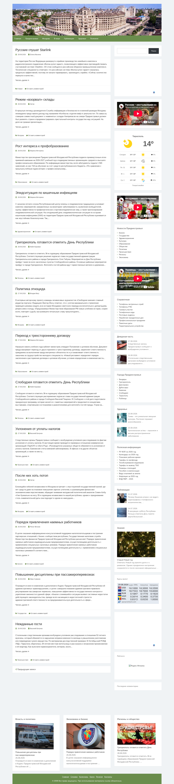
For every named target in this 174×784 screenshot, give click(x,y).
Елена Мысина (35, 54)
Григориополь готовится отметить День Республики (54, 242)
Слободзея (123, 393)
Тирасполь (123, 396)
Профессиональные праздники (132, 320)
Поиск (153, 51)
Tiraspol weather (138, 185)
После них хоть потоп (31, 475)
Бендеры (122, 379)
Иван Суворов (35, 579)
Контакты (108, 777)
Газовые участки (126, 310)
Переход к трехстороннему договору (42, 335)
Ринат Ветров (35, 527)
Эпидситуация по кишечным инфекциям (46, 193)
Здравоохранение (24, 232)
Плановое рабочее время (129, 457)
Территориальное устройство (131, 326)
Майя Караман (35, 247)
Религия (99, 777)
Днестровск (123, 385)
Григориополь (125, 382)
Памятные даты (125, 323)
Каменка (122, 390)
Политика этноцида (30, 289)
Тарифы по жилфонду (128, 460)
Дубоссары (123, 387)
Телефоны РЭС (125, 307)
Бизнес (20, 564)
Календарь (83, 777)
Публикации (69, 39)
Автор (32, 104)
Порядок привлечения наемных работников (48, 522)
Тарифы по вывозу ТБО (129, 465)
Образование (22, 182)
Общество (123, 246)
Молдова (46, 39)
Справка (74, 777)
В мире (57, 39)
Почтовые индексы (127, 315)
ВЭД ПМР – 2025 (126, 479)
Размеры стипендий (127, 468)
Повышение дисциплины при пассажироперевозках (55, 574)
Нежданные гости (28, 624)
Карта (92, 777)
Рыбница (122, 398)
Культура (122, 241)
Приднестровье (31, 39)
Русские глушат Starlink (33, 50)
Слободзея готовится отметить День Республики (52, 382)
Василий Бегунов (36, 433)
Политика (123, 249)
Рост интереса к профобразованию (42, 146)
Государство (21, 613)
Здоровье (82, 39)
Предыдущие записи (26, 669)
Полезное (94, 39)
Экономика (123, 257)
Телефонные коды (127, 312)
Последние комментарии (127, 686)
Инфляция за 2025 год (128, 476)
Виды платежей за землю (129, 473)
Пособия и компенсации (129, 471)
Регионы (20, 278)
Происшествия (22, 465)
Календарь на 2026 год (128, 455)
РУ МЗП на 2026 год (127, 452)
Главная (17, 39)
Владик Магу (34, 293)
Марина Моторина (37, 151)
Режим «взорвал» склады (34, 99)
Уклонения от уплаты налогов (37, 429)
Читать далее (25, 80)
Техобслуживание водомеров (131, 463)
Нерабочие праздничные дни (131, 318)
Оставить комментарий (35, 89)
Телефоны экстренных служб (131, 304)
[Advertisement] (61, 693)
